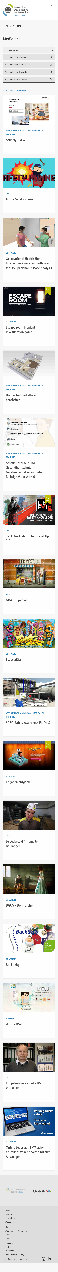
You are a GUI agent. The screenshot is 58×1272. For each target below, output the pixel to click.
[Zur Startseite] (15, 10)
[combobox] (29, 57)
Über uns (9, 1227)
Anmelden (9, 1243)
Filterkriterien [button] (12, 50)
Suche (7, 1247)
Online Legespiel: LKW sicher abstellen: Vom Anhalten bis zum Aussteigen (28, 1152)
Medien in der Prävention (16, 1231)
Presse (8, 1234)
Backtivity (13, 965)
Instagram (44, 1259)
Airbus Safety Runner (20, 199)
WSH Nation (14, 1024)
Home (5, 26)
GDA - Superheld (17, 600)
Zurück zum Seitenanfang (16, 1259)
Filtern (51, 58)
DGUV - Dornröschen (20, 905)
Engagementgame (18, 782)
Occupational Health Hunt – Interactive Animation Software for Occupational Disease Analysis (29, 263)
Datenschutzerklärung (14, 1254)
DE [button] (54, 5)
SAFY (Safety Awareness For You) (28, 723)
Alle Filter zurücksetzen (15, 90)
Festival (8, 1214)
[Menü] (53, 11)
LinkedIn (50, 1259)
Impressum (9, 1250)
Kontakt (8, 1238)
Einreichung (10, 1218)
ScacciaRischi (15, 659)
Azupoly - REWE (16, 140)
